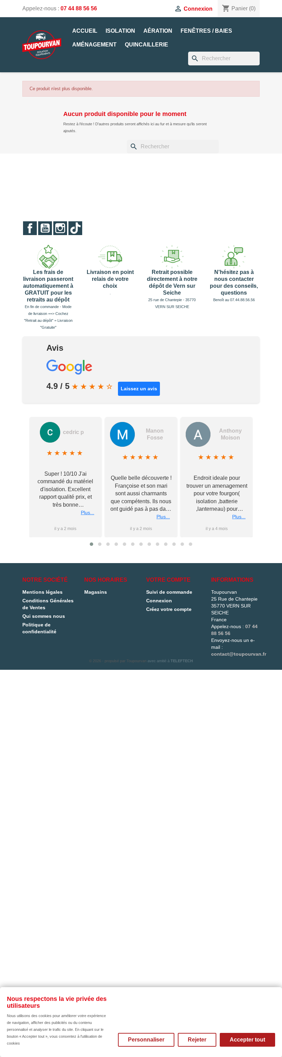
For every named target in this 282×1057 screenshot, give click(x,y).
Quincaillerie (146, 44)
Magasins (95, 592)
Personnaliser (146, 1040)
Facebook (30, 228)
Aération (157, 31)
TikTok (75, 228)
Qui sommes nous (43, 616)
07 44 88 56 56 (79, 8)
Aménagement (94, 44)
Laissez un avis (139, 388)
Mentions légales (42, 592)
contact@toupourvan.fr (238, 654)
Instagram (60, 228)
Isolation (120, 31)
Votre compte (168, 580)
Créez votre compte (169, 609)
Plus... (87, 512)
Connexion (159, 600)
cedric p (73, 432)
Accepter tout (247, 1040)
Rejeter (197, 1040)
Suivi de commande (169, 592)
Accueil (84, 31)
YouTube (45, 228)
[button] (91, 544)
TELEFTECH (182, 661)
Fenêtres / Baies (206, 31)
